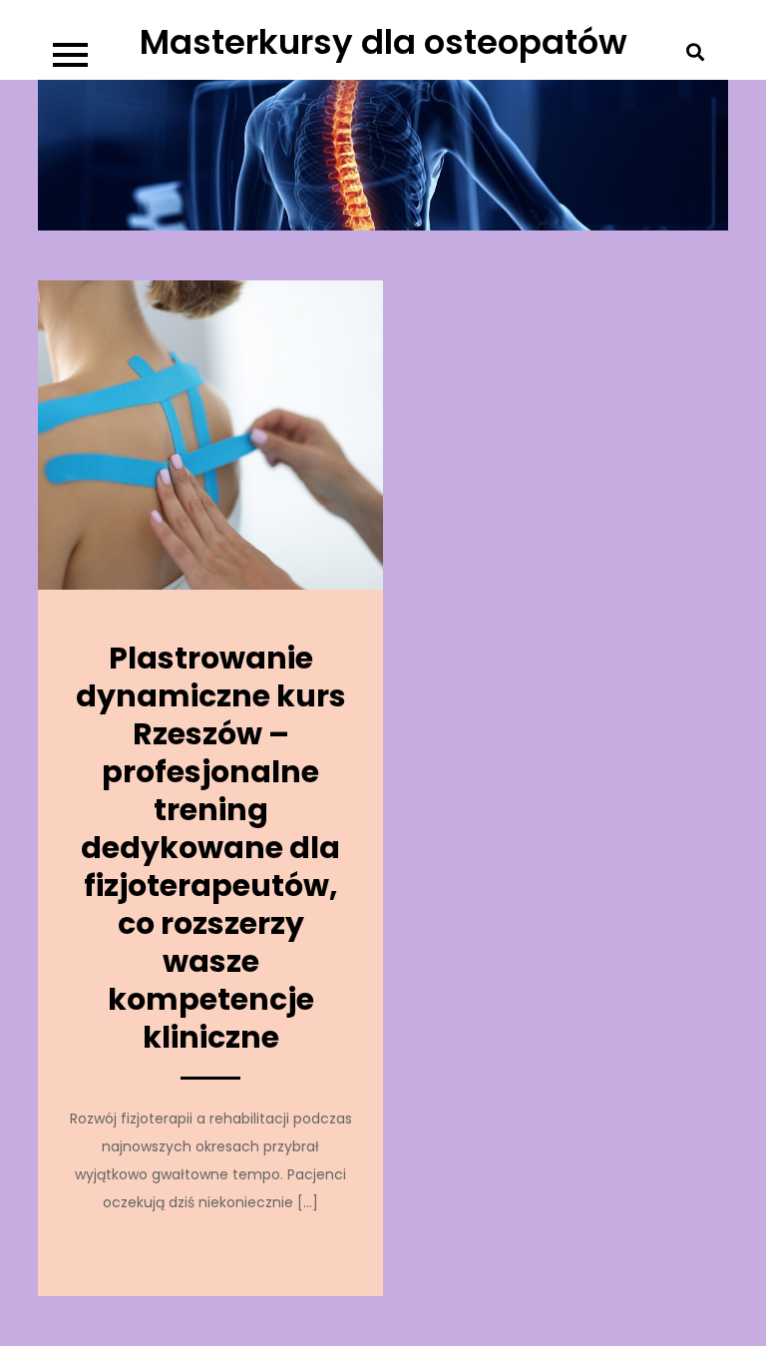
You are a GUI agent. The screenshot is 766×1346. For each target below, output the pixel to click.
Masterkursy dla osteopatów (383, 42)
